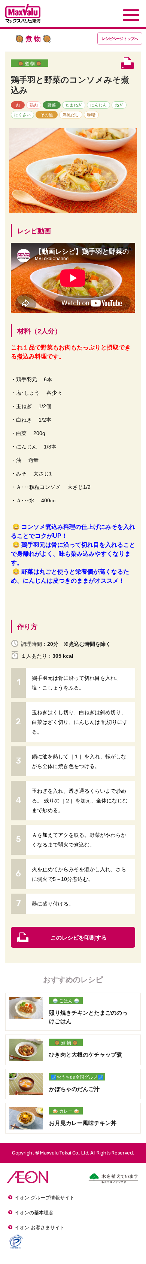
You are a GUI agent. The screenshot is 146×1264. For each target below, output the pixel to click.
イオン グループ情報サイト (44, 1197)
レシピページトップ (119, 39)
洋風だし (71, 114)
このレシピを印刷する (79, 937)
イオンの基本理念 (34, 1212)
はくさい (22, 114)
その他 (46, 114)
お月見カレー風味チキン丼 (82, 1123)
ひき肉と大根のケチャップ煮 (85, 1054)
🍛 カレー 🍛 (65, 1111)
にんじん (98, 105)
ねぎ (119, 105)
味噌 (91, 114)
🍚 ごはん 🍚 (65, 1001)
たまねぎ (74, 105)
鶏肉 (34, 105)
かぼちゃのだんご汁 (74, 1089)
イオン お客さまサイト (40, 1227)
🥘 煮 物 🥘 (30, 63)
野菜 (52, 105)
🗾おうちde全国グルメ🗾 (77, 1077)
